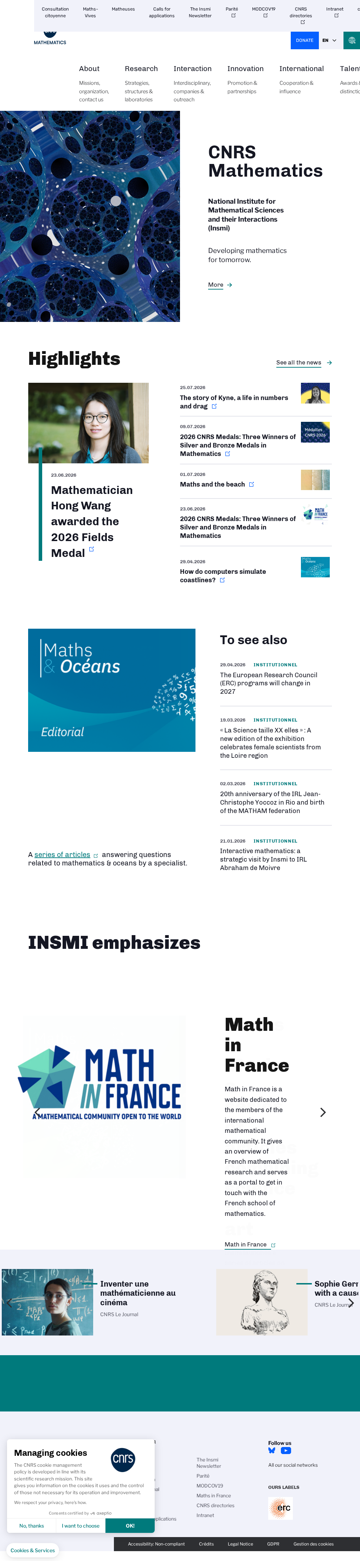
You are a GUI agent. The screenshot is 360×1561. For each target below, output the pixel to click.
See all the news (298, 362)
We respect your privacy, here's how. (50, 1502)
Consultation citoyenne (55, 12)
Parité (232, 9)
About (94, 84)
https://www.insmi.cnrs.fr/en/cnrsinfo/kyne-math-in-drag (256, 399)
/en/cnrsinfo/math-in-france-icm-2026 (256, 522)
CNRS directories (301, 12)
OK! (130, 1526)
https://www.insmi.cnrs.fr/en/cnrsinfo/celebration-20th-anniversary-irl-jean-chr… (276, 797)
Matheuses (123, 9)
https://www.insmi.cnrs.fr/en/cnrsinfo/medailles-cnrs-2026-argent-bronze (256, 440)
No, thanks (31, 1526)
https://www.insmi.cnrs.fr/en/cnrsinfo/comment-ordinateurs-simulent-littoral (256, 570)
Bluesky (271, 1450)
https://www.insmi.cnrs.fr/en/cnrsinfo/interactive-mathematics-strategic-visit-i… (276, 854)
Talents (139, 1499)
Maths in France (214, 1495)
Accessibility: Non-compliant (156, 1544)
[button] (32, 1550)
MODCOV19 (264, 9)
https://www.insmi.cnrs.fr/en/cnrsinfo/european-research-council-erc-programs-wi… (276, 678)
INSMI (138, 1459)
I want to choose (80, 1526)
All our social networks (293, 1465)
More (215, 284)
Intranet (334, 9)
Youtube (286, 1450)
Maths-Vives (90, 12)
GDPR (273, 1544)
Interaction (193, 84)
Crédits (206, 1544)
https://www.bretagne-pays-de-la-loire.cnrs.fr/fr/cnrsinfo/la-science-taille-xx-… (276, 737)
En (325, 40)
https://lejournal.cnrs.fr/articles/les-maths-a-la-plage (256, 481)
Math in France (245, 1244)
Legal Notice (240, 1544)
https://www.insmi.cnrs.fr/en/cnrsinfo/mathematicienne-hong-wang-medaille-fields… (88, 472)
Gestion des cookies (314, 1544)
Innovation (245, 80)
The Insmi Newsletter (200, 12)
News (137, 1509)
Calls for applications (162, 12)
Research (141, 84)
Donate (305, 40)
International (301, 80)
